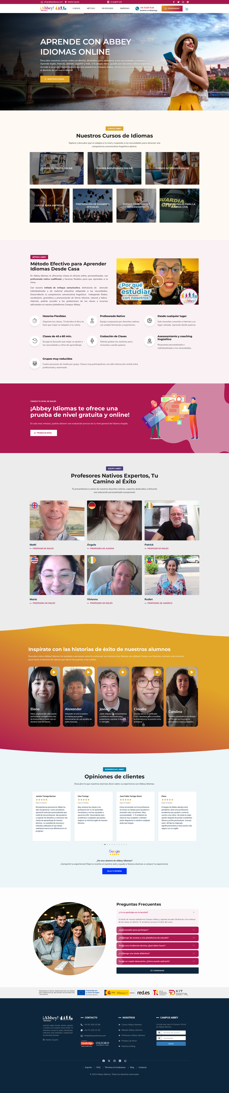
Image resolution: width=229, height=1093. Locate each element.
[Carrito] (186, 9)
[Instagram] (183, 2)
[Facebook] (103, 1060)
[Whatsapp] (125, 1060)
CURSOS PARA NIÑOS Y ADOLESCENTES (136, 205)
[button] (157, 281)
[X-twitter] (109, 1060)
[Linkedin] (188, 2)
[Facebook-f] (174, 2)
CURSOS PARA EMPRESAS (50, 205)
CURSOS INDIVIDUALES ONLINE (114, 168)
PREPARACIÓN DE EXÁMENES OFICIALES (92, 205)
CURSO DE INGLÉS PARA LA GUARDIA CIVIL (179, 205)
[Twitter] (178, 2)
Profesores (107, 8)
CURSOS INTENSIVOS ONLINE (172, 168)
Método (91, 8)
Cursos (76, 8)
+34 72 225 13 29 (147, 7)
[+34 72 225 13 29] (137, 8)
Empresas (124, 8)
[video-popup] (54, 672)
